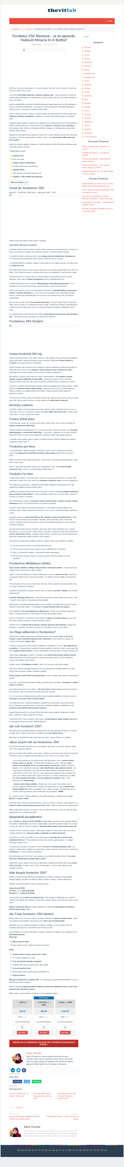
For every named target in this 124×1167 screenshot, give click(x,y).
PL (77, 1150)
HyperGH (87, 129)
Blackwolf (87, 66)
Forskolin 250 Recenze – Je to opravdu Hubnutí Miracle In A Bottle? (95, 166)
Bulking (87, 69)
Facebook (17, 1081)
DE (46, 1150)
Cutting (86, 92)
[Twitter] (18, 1070)
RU (84, 1150)
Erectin (86, 110)
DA (29, 1150)
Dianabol (87, 107)
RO (80, 1150)
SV (98, 1150)
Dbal (86, 99)
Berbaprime (88, 62)
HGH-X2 (87, 125)
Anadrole (87, 51)
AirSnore (87, 47)
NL (33, 1150)
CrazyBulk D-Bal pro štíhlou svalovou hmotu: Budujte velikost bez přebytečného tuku (98, 184)
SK (88, 1150)
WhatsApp (36, 1081)
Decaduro (87, 103)
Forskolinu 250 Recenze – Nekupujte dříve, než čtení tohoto (43, 1096)
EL (50, 1150)
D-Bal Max (88, 96)
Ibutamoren (88, 133)
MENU (110, 21)
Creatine (87, 88)
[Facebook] (24, 1070)
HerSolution (88, 122)
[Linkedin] (13, 1070)
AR (18, 1150)
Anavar (86, 55)
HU (57, 1150)
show (25, 182)
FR (43, 1150)
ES (95, 1150)
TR (102, 1150)
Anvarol (87, 58)
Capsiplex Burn (89, 73)
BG (22, 1150)
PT (73, 1150)
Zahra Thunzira (32, 1126)
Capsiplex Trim (89, 77)
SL (91, 1150)
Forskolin (19, 1107)
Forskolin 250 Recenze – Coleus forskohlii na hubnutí (62, 1116)
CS (26, 1150)
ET (36, 1150)
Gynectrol (87, 118)
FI (39, 1150)
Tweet (27, 1081)
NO (70, 1150)
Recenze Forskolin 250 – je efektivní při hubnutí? (18, 1094)
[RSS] (62, 2)
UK (105, 1150)
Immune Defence (90, 136)
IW (53, 1150)
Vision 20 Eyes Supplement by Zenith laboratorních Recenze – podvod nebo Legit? (97, 197)
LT (66, 1150)
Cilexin (86, 81)
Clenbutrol (87, 84)
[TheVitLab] (62, 10)
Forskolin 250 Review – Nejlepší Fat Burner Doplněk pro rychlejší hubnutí (24, 1116)
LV (63, 1150)
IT (60, 1150)
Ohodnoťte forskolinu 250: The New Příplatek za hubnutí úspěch (67, 1096)
